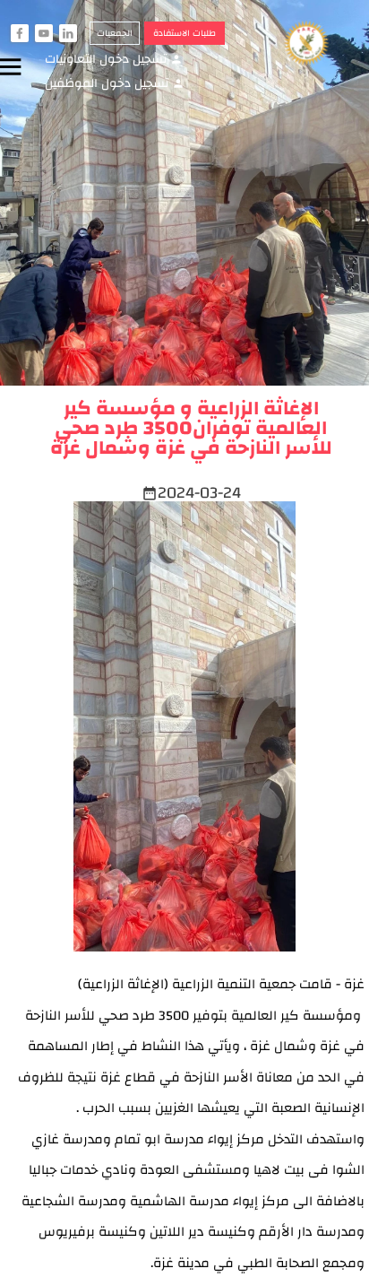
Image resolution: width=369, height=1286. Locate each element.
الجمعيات (115, 33)
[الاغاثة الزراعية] (315, 44)
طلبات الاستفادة (184, 33)
